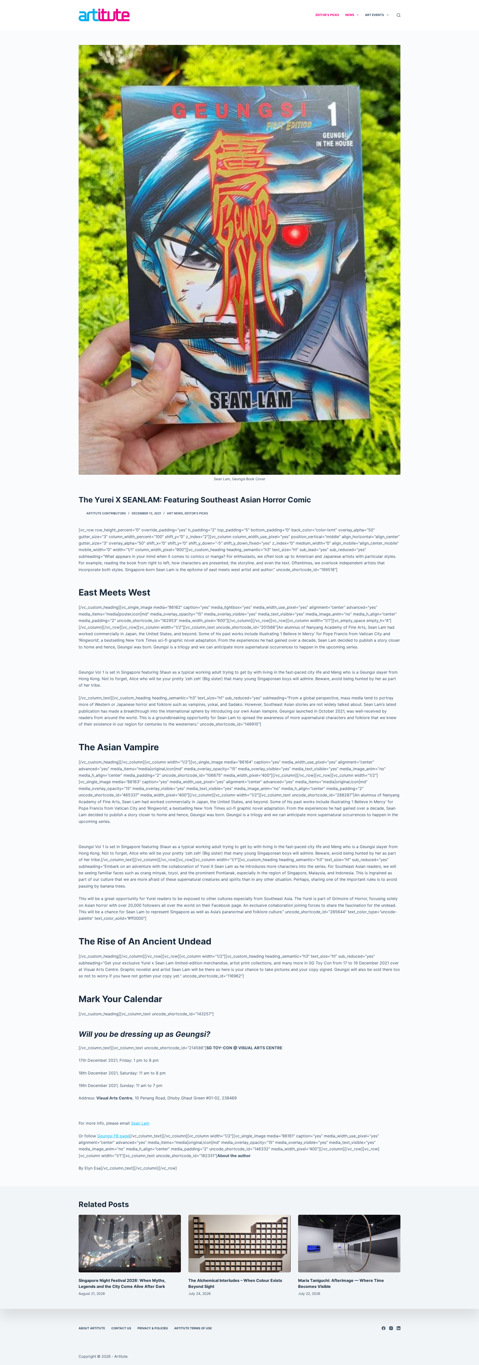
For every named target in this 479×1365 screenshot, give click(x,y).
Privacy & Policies (152, 1328)
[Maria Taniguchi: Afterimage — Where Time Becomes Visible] (349, 1243)
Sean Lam (140, 1123)
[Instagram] (391, 1328)
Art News (175, 513)
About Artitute (92, 1328)
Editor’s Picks (327, 15)
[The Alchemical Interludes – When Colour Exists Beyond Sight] (239, 1243)
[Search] (398, 15)
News (349, 15)
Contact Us (121, 1328)
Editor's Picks (196, 513)
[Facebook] (383, 1328)
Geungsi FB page (113, 1135)
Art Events (374, 15)
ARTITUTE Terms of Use (193, 1328)
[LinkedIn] (398, 1328)
